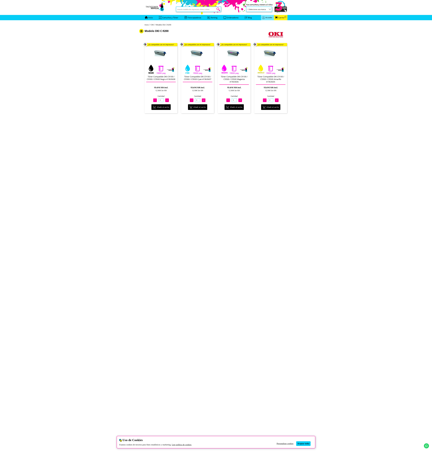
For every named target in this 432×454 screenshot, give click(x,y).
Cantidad (161, 96)
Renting (214, 17)
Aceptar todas (303, 443)
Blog (250, 17)
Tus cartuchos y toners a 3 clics (259, 5)
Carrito (282, 18)
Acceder (269, 17)
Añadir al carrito (163, 107)
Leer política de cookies (181, 445)
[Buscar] (218, 9)
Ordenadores (232, 17)
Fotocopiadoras (194, 17)
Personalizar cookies (285, 443)
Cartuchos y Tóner (170, 17)
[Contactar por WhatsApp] (426, 446)
